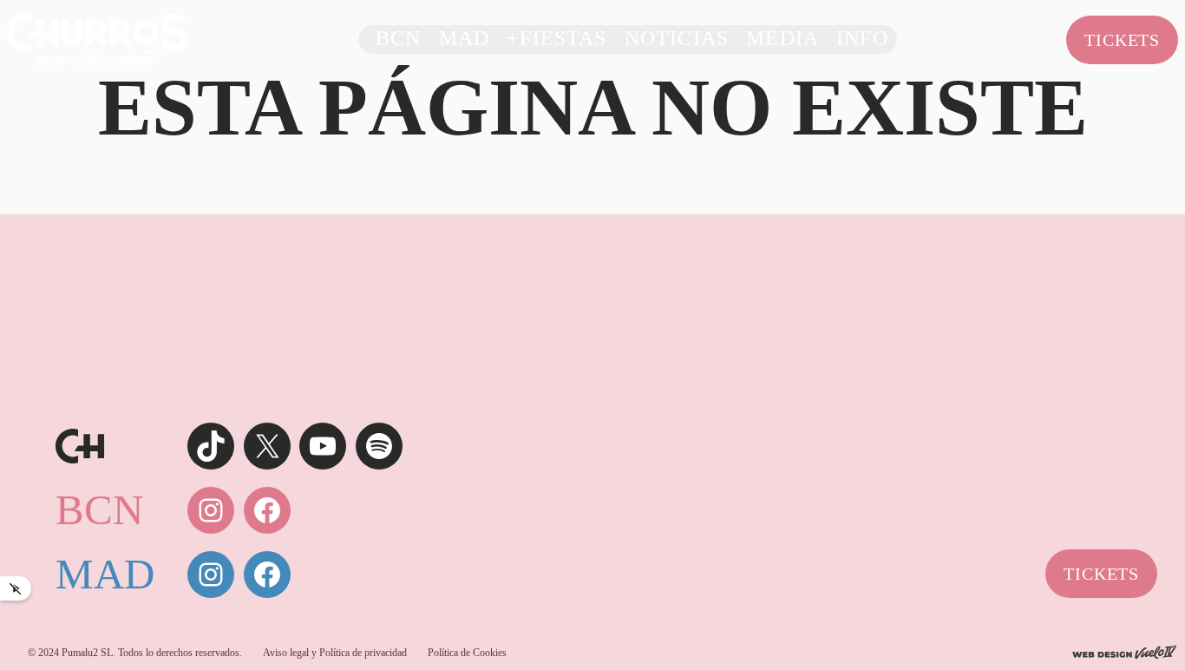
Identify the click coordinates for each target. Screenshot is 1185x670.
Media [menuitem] (782, 39)
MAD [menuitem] (464, 39)
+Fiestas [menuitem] (556, 39)
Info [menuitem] (862, 39)
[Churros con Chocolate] (97, 38)
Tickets (1122, 39)
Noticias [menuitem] (677, 39)
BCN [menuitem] (399, 39)
